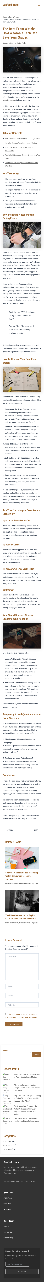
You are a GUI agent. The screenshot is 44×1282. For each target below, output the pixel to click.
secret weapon (9, 100)
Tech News (7, 1149)
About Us (7, 1226)
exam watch (7, 109)
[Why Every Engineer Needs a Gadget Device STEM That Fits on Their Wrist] (7, 1088)
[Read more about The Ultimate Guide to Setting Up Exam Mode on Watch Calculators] (21, 900)
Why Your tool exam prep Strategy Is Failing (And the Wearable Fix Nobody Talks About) (27, 1098)
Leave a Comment (11, 883)
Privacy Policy (8, 1238)
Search (5, 1050)
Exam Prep (23, 883)
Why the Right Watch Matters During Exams (22, 138)
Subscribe (22, 1271)
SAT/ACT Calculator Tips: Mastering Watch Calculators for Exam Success (21, 876)
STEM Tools (7, 1145)
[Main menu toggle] (39, 4)
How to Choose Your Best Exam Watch (21, 143)
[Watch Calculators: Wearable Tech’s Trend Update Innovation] (7, 1121)
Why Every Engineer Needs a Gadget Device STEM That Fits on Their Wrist (27, 1087)
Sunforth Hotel (10, 4)
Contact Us (8, 1232)
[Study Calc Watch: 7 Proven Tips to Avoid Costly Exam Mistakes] (7, 1077)
